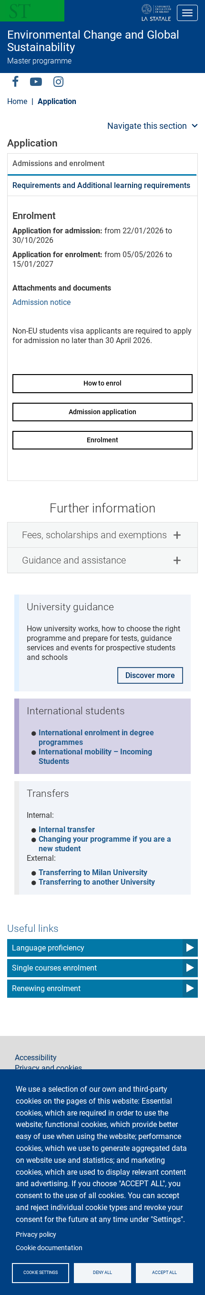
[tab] (102, 534)
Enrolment (102, 440)
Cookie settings (40, 1272)
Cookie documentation (49, 1248)
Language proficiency (48, 947)
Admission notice (41, 302)
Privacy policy (36, 1234)
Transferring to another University (97, 882)
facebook (15, 81)
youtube (36, 81)
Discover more (150, 675)
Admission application (102, 412)
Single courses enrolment (54, 967)
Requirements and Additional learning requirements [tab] (101, 185)
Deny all (102, 1272)
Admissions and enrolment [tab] (58, 163)
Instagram (58, 81)
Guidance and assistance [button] (74, 560)
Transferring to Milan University (93, 872)
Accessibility (36, 1058)
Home (17, 101)
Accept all (164, 1272)
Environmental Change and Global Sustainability (93, 41)
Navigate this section (147, 126)
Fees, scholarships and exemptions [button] (94, 535)
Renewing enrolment (46, 988)
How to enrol (102, 383)
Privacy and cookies (48, 1068)
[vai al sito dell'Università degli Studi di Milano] (126, 13)
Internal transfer (67, 829)
